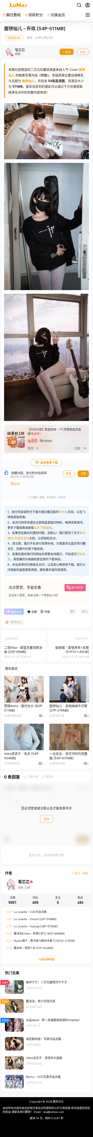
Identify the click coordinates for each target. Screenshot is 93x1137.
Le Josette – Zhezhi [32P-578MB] (30, 919)
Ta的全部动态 (46, 959)
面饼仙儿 (28, 81)
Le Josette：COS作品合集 (25, 912)
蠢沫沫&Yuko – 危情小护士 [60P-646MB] (35, 933)
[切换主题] (79, 5)
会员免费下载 (49, 462)
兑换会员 (58, 15)
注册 (83, 473)
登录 (68, 473)
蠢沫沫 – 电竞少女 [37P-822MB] (29, 948)
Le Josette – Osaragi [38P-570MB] (31, 926)
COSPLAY (14, 37)
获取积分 (35, 15)
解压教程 (13, 15)
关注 (68, 52)
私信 (83, 52)
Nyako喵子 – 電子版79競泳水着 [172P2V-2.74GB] (40, 940)
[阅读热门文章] (46, 986)
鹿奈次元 (58, 1101)
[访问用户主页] (15, 52)
